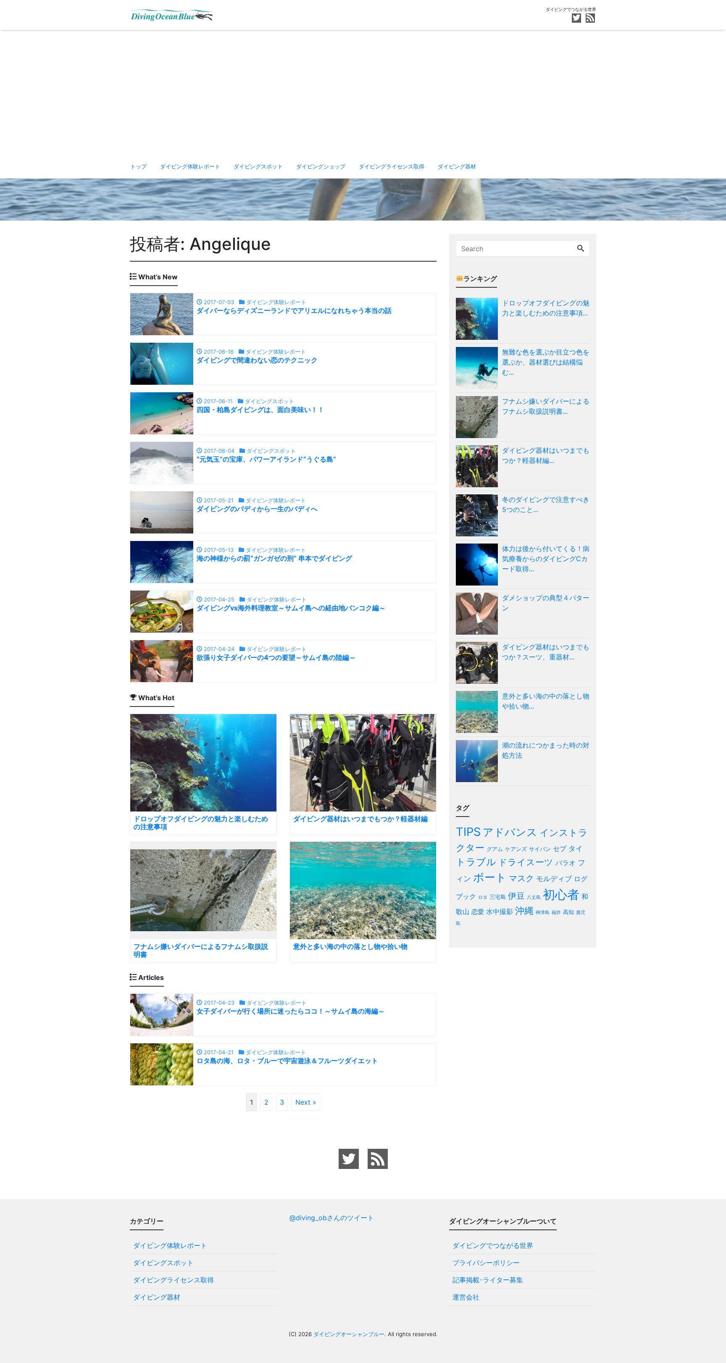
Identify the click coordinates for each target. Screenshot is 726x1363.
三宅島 (497, 896)
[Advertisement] (363, 93)
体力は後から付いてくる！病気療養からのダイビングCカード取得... (545, 558)
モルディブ (554, 878)
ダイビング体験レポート (190, 166)
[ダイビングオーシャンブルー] (172, 14)
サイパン (540, 849)
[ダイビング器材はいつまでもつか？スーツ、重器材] (479, 662)
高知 (568, 912)
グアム (495, 849)
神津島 (543, 912)
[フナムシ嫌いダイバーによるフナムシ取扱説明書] (479, 417)
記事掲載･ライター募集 (487, 1280)
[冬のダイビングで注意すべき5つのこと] (479, 515)
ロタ (482, 897)
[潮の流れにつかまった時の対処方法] (479, 761)
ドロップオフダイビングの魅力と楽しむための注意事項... (545, 308)
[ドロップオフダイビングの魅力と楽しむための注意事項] (479, 318)
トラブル (476, 861)
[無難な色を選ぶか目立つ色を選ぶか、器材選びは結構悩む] (479, 368)
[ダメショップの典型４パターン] (479, 613)
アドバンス (510, 832)
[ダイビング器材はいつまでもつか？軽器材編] (479, 466)
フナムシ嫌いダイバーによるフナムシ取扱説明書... (545, 406)
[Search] (580, 248)
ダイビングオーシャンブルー (348, 1334)
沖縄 (524, 910)
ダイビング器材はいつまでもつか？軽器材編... (545, 455)
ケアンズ (516, 849)
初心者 (561, 894)
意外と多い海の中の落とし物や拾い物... (545, 701)
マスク (521, 878)
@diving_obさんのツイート (331, 1217)
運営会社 (465, 1297)
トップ (138, 166)
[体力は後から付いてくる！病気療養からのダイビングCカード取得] (479, 564)
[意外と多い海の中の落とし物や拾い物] (479, 712)
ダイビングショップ (320, 166)
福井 (556, 912)
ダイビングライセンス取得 (391, 166)
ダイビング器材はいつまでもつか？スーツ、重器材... (545, 652)
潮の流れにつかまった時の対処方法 (545, 750)
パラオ (565, 863)
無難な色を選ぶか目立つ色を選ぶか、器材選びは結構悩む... (545, 362)
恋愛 (477, 912)
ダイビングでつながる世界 (492, 1245)
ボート (490, 877)
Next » (305, 1102)
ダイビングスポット (258, 166)
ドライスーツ (525, 862)
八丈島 (534, 897)
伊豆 (516, 896)
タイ (575, 848)
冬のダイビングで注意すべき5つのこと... (545, 504)
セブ (559, 848)
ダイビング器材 (457, 166)
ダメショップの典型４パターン (545, 603)
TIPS (468, 832)
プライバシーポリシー (486, 1262)
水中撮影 (499, 911)
